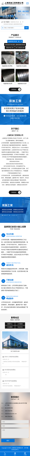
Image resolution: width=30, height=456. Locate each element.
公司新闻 (20, 324)
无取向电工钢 (10, 47)
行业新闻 (9, 327)
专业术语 (20, 327)
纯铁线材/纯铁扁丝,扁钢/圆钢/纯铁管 (13, 24)
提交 (8, 440)
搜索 (26, 27)
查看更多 (13, 89)
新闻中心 (9, 324)
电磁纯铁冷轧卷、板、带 (17, 22)
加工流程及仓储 (20, 47)
